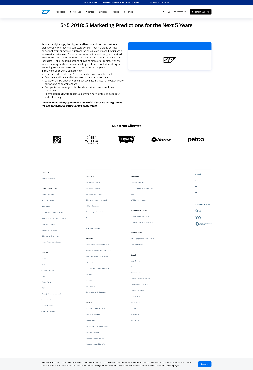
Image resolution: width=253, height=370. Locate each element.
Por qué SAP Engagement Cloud (97, 245)
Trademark (135, 314)
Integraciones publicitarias (95, 344)
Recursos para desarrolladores (97, 326)
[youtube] (203, 187)
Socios (116, 12)
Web (43, 264)
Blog (132, 194)
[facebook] (203, 181)
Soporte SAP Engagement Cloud (97, 268)
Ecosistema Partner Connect (96, 308)
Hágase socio (90, 320)
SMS (43, 276)
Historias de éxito (93, 228)
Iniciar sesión (180, 12)
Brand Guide (135, 302)
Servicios (89, 262)
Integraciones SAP (92, 332)
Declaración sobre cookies (140, 279)
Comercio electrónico (93, 194)
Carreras (89, 280)
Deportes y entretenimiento (96, 212)
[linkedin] (203, 193)
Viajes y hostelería (92, 206)
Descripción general (138, 182)
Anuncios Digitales (48, 270)
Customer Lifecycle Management (143, 222)
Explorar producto (48, 178)
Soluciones (75, 12)
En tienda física (47, 306)
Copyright (134, 308)
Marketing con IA (48, 194)
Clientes (90, 12)
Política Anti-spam (137, 291)
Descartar (205, 364)
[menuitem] (169, 12)
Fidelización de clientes (50, 236)
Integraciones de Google (95, 338)
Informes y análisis (48, 224)
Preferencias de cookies (139, 285)
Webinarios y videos (138, 200)
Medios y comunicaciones (95, 218)
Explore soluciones (93, 182)
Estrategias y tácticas (49, 230)
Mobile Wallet (46, 282)
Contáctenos (90, 286)
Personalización (47, 206)
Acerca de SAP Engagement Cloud (98, 250)
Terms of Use (136, 273)
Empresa (103, 12)
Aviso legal (135, 320)
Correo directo (47, 300)
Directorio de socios (93, 314)
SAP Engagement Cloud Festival (142, 239)
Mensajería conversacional (51, 294)
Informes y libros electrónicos (141, 188)
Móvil (43, 288)
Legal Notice (135, 261)
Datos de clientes (48, 200)
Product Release (137, 245)
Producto (60, 12)
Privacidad (135, 267)
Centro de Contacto (48, 312)
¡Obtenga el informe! (158, 2)
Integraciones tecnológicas (51, 242)
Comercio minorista (93, 188)
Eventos (89, 274)
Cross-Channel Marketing (140, 216)
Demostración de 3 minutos (96, 292)
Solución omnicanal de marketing (54, 218)
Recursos (128, 12)
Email (44, 258)
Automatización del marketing (53, 212)
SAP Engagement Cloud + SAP (97, 256)
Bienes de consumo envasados (97, 200)
